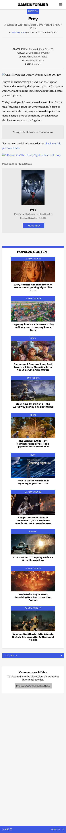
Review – (33, 559)
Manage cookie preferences (33, 685)
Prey (33, 210)
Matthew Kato (19, 33)
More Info (34, 225)
